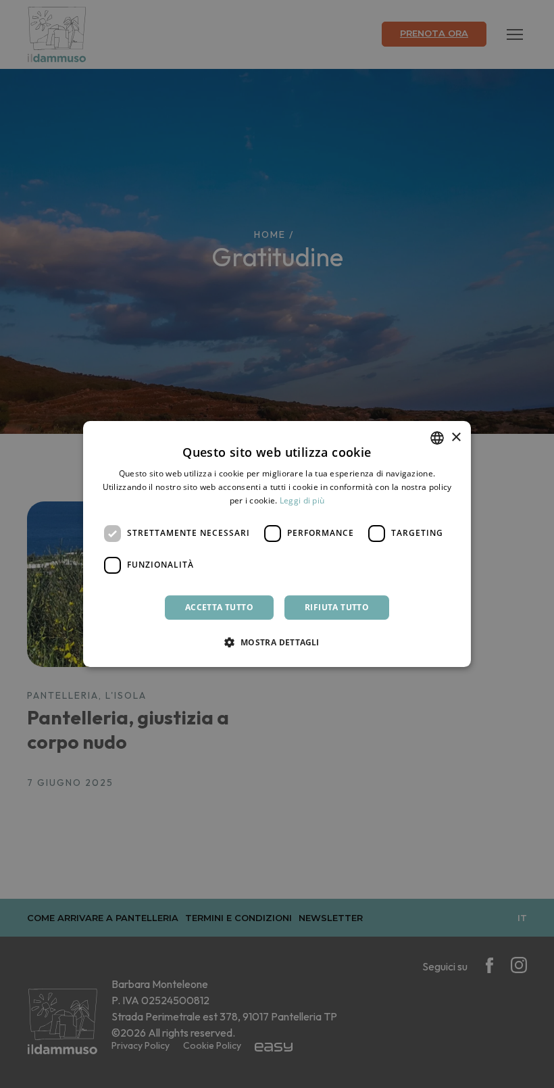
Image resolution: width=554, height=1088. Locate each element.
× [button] (456, 437)
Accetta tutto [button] (219, 607)
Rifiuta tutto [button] (337, 607)
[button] (276, 642)
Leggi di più (302, 500)
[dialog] (277, 544)
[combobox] (437, 438)
